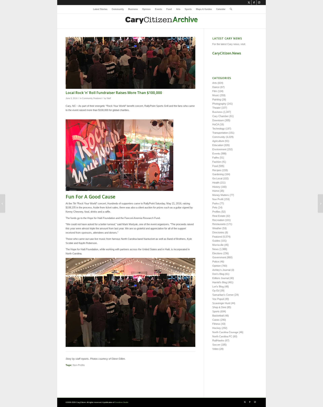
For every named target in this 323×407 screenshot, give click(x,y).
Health (215, 182)
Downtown (218, 120)
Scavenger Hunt (221, 303)
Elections (217, 253)
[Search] (230, 9)
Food (215, 166)
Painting (216, 99)
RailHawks (218, 340)
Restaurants (219, 224)
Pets (214, 207)
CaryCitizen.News (226, 53)
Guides (216, 240)
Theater (216, 107)
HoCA (215, 124)
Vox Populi (218, 299)
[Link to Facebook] (254, 2)
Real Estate (218, 215)
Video (215, 348)
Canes (216, 319)
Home (215, 190)
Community (87, 98)
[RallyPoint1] (130, 63)
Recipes (216, 170)
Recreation (218, 220)
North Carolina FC (222, 336)
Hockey (216, 328)
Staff (109, 98)
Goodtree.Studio (121, 402)
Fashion (216, 161)
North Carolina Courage (225, 332)
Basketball (218, 315)
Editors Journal (220, 278)
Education (217, 145)
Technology (218, 128)
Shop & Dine (219, 307)
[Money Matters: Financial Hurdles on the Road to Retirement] (320, 203)
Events (216, 153)
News (215, 249)
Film (214, 91)
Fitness (216, 323)
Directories (218, 232)
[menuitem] (100, 9)
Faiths (215, 157)
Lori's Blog (218, 286)
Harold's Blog (219, 282)
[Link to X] (248, 2)
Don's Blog (218, 274)
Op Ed (215, 290)
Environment (219, 149)
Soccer (216, 344)
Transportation (220, 132)
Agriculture (218, 141)
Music (215, 95)
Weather (217, 228)
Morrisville (218, 244)
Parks (215, 203)
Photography (219, 103)
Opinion (216, 265)
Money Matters (220, 195)
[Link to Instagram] (259, 2)
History (216, 186)
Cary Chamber (220, 116)
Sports (216, 311)
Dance (216, 87)
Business (217, 111)
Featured (97, 98)
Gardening (218, 174)
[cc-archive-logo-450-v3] (161, 21)
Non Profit (217, 199)
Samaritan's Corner (223, 294)
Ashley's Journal (221, 269)
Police (215, 261)
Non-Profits (79, 365)
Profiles (216, 211)
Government (219, 257)
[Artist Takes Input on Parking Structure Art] (2, 203)
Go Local (217, 178)
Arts (214, 82)
